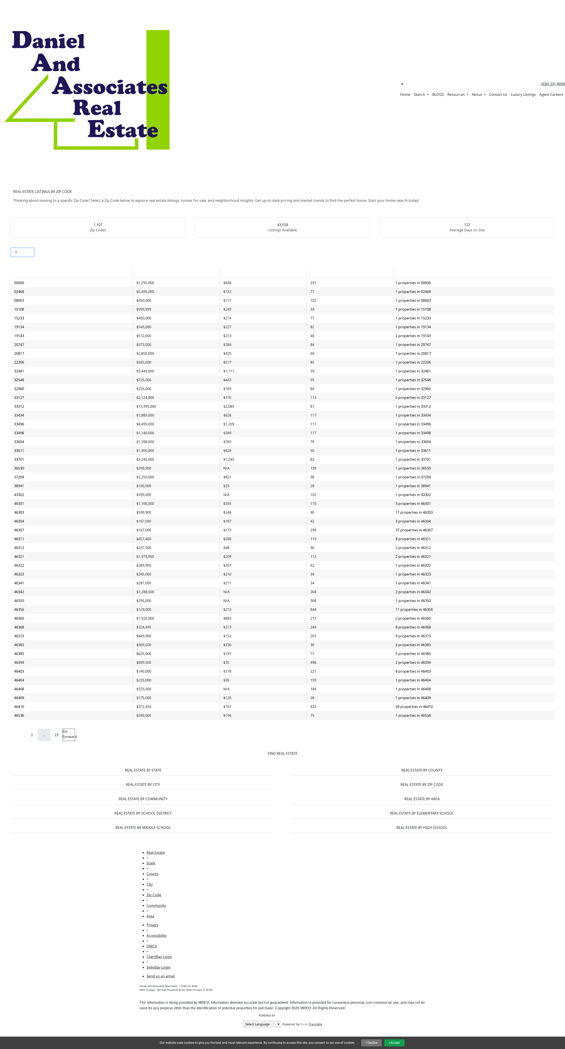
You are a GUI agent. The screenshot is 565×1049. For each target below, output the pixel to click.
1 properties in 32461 (413, 371)
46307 (19, 530)
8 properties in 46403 (413, 671)
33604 (19, 441)
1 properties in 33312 (413, 406)
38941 (19, 485)
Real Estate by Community (143, 798)
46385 (19, 653)
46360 (19, 618)
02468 (19, 291)
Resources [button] (456, 94)
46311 (19, 538)
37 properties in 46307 (414, 530)
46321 (19, 556)
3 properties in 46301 (413, 503)
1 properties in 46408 (413, 689)
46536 (19, 715)
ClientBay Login (159, 956)
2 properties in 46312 (413, 547)
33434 (19, 415)
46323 (19, 574)
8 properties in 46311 (413, 538)
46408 (19, 689)
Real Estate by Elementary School (422, 813)
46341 (19, 583)
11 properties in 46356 (414, 609)
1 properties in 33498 (413, 432)
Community (156, 905)
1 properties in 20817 (413, 353)
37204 (19, 477)
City (150, 884)
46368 (19, 627)
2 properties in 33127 (413, 397)
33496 (19, 424)
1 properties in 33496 (413, 424)
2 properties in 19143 (413, 335)
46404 (19, 680)
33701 (19, 459)
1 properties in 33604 (413, 441)
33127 (19, 397)
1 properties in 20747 (413, 344)
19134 (19, 327)
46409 (19, 697)
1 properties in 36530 (413, 468)
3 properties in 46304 (413, 521)
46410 (19, 706)
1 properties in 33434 (413, 415)
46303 (19, 512)
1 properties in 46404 (413, 680)
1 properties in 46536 (413, 715)
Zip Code (154, 894)
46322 (19, 565)
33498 (19, 432)
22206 (19, 362)
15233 (19, 318)
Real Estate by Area (422, 798)
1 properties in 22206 (413, 362)
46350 (19, 600)
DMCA (152, 946)
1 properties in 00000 (413, 282)
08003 (19, 300)
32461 (19, 371)
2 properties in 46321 (413, 556)
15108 (19, 309)
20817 (19, 353)
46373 (19, 636)
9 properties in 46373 (413, 636)
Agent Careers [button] (551, 94)
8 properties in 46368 (413, 627)
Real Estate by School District (143, 813)
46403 (19, 671)
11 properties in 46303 (414, 512)
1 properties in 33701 (413, 459)
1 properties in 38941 (413, 485)
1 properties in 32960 (413, 388)
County (152, 873)
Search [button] (420, 94)
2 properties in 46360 (413, 618)
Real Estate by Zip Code (422, 784)
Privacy (152, 925)
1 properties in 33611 (413, 450)
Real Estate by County (422, 770)
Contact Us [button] (498, 94)
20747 (19, 344)
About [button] (477, 94)
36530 (19, 468)
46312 (19, 547)
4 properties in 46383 (413, 644)
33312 (19, 406)
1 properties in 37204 (413, 477)
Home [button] (405, 94)
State (151, 863)
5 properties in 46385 (413, 653)
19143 (19, 335)
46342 (19, 591)
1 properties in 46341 (413, 583)
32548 (19, 379)
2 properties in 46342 (413, 591)
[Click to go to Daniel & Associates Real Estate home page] (88, 89)
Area (150, 916)
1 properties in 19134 (413, 327)
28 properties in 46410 (414, 706)
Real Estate (156, 852)
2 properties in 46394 (413, 662)
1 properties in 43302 (413, 494)
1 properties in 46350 (413, 600)
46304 (19, 521)
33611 (19, 450)
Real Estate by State (143, 770)
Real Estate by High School (421, 827)
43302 (19, 494)
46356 (19, 609)
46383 (19, 644)
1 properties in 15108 (413, 309)
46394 (19, 662)
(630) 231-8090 (553, 83)
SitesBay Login (159, 967)
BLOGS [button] (438, 94)
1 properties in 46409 (413, 697)
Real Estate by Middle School (143, 827)
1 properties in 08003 (413, 300)
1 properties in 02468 (413, 291)
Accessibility (157, 935)
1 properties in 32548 (413, 379)
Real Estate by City (143, 784)
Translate (315, 1024)
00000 (19, 282)
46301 (19, 503)
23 (56, 734)
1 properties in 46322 (413, 565)
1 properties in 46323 (413, 574)
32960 (19, 388)
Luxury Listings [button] (523, 94)
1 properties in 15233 (413, 318)
